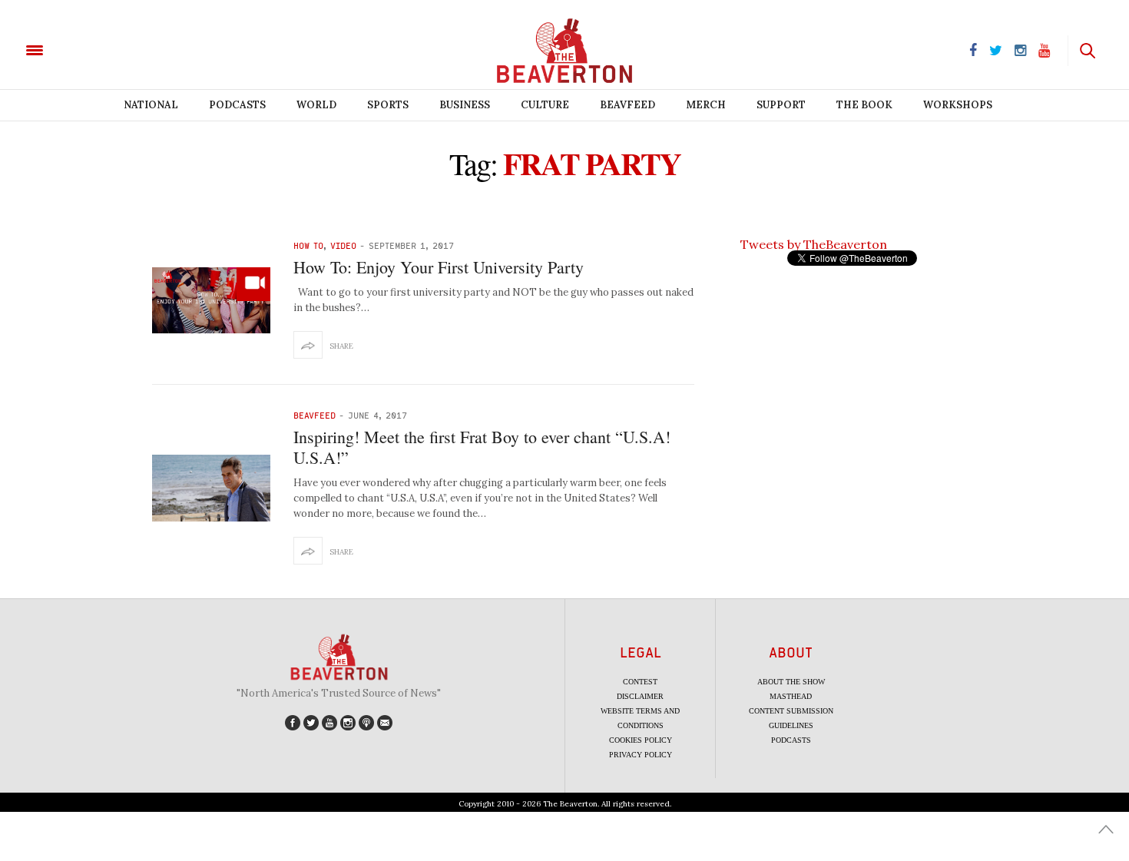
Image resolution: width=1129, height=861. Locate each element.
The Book (864, 104)
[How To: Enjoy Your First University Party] (211, 300)
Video (343, 245)
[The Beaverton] (86, 49)
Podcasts (237, 104)
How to (308, 245)
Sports (388, 104)
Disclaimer (640, 696)
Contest (640, 681)
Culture (545, 104)
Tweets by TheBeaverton (813, 244)
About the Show (791, 681)
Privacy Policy (640, 754)
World (316, 104)
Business (464, 104)
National (151, 104)
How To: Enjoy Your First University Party (438, 267)
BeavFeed (627, 104)
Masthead (791, 696)
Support (781, 104)
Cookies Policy (640, 740)
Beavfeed (314, 415)
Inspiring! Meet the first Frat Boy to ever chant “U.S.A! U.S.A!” (481, 447)
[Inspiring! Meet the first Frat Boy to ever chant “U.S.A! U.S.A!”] (211, 488)
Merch (706, 104)
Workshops (957, 104)
